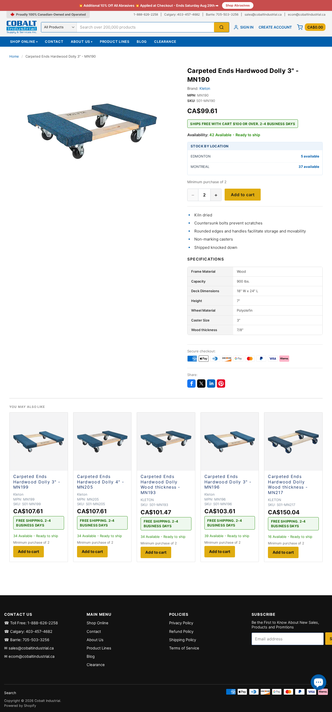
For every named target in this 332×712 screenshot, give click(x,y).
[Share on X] (201, 383)
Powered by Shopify (20, 706)
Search (10, 693)
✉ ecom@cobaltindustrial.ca (29, 656)
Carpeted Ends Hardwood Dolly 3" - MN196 (227, 482)
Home (14, 56)
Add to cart (242, 194)
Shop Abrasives (238, 5)
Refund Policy (181, 631)
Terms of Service (184, 648)
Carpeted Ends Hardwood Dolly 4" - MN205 (100, 482)
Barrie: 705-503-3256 (222, 14)
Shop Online (24, 41)
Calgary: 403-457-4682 (182, 14)
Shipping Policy (182, 640)
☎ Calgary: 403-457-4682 (28, 631)
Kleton (204, 88)
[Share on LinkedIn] (211, 383)
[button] (92, 131)
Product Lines (114, 41)
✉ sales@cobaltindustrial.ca (29, 648)
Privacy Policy (181, 623)
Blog (142, 41)
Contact (54, 41)
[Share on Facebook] (191, 383)
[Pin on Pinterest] (221, 383)
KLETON (147, 500)
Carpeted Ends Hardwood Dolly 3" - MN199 (36, 482)
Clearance (165, 41)
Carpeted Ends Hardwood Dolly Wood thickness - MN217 (287, 484)
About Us (82, 41)
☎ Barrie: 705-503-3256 (26, 640)
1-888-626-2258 (146, 14)
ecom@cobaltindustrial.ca (307, 14)
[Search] (221, 27)
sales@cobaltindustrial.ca (263, 14)
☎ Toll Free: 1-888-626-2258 (31, 623)
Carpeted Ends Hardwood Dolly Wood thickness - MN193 (160, 484)
